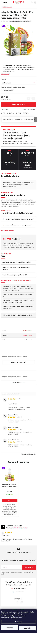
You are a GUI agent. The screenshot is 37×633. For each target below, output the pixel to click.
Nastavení (18, 622)
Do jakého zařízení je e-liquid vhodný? (14, 275)
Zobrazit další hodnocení (28, 454)
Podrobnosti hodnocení (24, 21)
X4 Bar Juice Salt (32, 109)
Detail (9, 500)
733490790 (20, 591)
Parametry (18, 119)
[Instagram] (21, 602)
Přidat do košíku (18, 104)
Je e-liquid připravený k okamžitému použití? (16, 262)
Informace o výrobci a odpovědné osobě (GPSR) (18, 315)
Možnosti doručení (8, 90)
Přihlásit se (29, 567)
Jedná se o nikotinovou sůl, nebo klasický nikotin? (15, 268)
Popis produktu (7, 119)
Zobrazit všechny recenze (20, 528)
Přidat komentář (18, 382)
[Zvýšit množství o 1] (33, 98)
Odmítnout (9, 628)
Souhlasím (27, 628)
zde (20, 618)
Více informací (5, 74)
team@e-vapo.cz (20, 588)
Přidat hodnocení (18, 362)
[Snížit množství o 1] (28, 98)
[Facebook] (17, 602)
